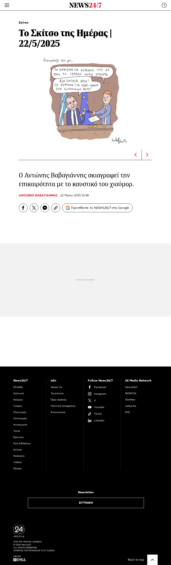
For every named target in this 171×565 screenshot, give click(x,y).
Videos (17, 462)
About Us (56, 387)
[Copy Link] (55, 207)
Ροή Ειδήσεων (22, 443)
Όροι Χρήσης (59, 399)
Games (17, 468)
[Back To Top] (152, 560)
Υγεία (16, 431)
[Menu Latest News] (164, 5)
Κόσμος (18, 399)
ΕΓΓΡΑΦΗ (86, 502)
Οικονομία (19, 412)
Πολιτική (18, 393)
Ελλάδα (18, 387)
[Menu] (7, 5)
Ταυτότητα (57, 393)
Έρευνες (18, 437)
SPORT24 (130, 393)
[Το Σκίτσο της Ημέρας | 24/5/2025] (147, 155)
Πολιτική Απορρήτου (63, 406)
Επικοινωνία (58, 412)
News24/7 (131, 387)
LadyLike (130, 406)
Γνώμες (17, 406)
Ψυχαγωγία (20, 424)
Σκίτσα (23, 22)
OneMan (130, 399)
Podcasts (19, 456)
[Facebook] (23, 207)
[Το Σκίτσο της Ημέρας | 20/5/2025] (135, 155)
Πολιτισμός (20, 418)
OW (127, 412)
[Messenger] (44, 207)
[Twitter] (34, 207)
